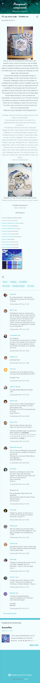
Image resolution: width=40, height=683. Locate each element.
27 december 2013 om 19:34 (19, 504)
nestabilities (23, 282)
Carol (11, 510)
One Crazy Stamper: (6, 244)
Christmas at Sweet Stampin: (8, 228)
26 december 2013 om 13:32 (19, 304)
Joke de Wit (14, 387)
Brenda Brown (14, 447)
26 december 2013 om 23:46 (19, 416)
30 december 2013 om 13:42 (19, 571)
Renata (12, 526)
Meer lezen (34, 645)
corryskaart (14, 335)
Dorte (12, 469)
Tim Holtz (30, 286)
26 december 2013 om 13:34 (19, 329)
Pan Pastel (6, 286)
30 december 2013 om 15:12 (19, 587)
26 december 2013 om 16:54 (19, 381)
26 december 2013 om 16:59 (19, 395)
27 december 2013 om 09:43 (19, 463)
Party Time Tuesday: (6, 247)
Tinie (11, 369)
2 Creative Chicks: (6, 234)
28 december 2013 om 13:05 (19, 520)
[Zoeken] (37, 4)
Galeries (26, 679)
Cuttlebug (13, 282)
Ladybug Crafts (5, 242)
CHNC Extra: (5, 239)
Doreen (12, 543)
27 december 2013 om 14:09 (19, 484)
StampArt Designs (18, 286)
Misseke (12, 593)
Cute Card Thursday (6, 225)
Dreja (11, 294)
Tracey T (13, 577)
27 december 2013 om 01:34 (19, 441)
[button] (37, 17)
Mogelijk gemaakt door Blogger (21, 675)
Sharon (12, 401)
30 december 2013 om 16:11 (19, 608)
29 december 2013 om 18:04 (19, 553)
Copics (5, 282)
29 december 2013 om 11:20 (19, 537)
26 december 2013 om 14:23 (19, 351)
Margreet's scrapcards (20, 6)
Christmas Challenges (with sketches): (11, 223)
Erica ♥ (12, 422)
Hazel (12, 559)
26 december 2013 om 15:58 (19, 363)
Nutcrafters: (4, 231)
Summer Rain (7, 627)
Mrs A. (12, 310)
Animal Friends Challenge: (8, 236)
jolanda (12, 357)
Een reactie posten (10, 613)
